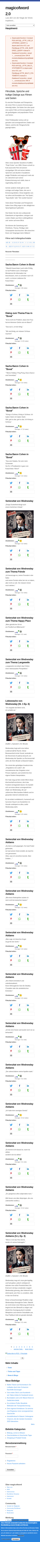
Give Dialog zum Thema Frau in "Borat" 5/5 (20, 338)
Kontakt (9, 1498)
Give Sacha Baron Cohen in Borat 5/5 (20, 285)
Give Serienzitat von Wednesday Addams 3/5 (17, 863)
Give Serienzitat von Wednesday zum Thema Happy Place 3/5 (17, 631)
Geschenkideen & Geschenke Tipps (19, 1435)
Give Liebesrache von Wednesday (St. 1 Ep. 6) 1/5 (15, 811)
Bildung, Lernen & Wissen (16, 1433)
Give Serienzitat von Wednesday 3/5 (17, 541)
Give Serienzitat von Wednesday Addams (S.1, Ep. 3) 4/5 (18, 1319)
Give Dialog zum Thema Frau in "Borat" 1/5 (15, 338)
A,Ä (7, 242)
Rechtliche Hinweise (13, 1494)
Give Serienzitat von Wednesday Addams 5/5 (20, 863)
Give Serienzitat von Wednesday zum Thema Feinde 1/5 (15, 590)
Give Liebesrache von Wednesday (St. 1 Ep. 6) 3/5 (17, 811)
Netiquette (10, 1510)
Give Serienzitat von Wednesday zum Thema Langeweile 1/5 (15, 673)
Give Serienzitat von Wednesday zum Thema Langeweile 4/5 (18, 673)
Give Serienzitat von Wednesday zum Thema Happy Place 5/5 (20, 631)
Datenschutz (10, 1491)
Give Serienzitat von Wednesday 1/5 (15, 541)
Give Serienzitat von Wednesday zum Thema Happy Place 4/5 (18, 631)
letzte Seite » (29, 1349)
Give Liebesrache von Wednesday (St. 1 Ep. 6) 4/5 (18, 811)
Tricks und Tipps (14, 1371)
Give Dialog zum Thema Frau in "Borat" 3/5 (17, 338)
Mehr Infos (21, 1535)
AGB (8, 1489)
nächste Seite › (18, 1349)
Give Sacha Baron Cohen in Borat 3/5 (17, 285)
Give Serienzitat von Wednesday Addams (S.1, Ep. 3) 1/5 (15, 1319)
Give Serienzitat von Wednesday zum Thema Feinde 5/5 (20, 590)
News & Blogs (13, 1375)
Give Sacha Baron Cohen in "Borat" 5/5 (20, 380)
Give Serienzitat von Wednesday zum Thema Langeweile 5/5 (20, 673)
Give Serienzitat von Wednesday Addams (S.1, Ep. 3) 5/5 (20, 1319)
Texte (10, 1367)
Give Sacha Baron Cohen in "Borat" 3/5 (17, 380)
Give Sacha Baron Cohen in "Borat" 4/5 (18, 380)
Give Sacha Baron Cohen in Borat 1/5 (15, 285)
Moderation (10, 1513)
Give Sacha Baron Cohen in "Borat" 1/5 (15, 380)
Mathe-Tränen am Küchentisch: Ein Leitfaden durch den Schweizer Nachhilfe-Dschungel (19, 1387)
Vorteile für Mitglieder (13, 1506)
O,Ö (10, 246)
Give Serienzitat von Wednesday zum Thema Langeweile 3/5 (17, 673)
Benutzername (10, 1446)
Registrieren (11, 1461)
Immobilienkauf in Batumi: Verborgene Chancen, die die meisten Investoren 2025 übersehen (20, 1419)
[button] (13, 295)
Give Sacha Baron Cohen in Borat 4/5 (18, 285)
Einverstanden (6, 1539)
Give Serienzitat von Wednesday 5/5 (20, 541)
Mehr (33, 1424)
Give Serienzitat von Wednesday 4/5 (18, 541)
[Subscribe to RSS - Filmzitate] (16, 1353)
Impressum (10, 1496)
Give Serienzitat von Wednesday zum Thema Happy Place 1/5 (15, 631)
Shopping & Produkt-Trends (16, 1438)
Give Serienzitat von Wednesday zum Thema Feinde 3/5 (17, 590)
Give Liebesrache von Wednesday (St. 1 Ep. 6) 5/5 (20, 811)
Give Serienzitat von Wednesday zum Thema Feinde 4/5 (18, 590)
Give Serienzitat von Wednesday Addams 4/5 (18, 863)
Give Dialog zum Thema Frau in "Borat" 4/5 (18, 338)
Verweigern (15, 1539)
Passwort (9, 1453)
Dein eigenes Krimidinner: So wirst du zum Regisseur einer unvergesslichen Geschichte (20, 1411)
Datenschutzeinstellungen (20, 1520)
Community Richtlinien (13, 1508)
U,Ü (23, 246)
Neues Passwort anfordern (16, 1463)
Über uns (9, 1487)
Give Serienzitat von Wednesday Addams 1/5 (15, 863)
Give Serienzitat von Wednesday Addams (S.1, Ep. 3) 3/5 (17, 1319)
